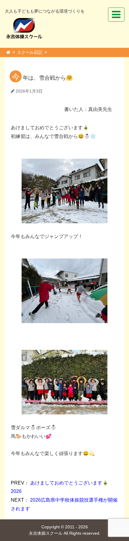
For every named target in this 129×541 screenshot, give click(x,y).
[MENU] (116, 15)
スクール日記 (29, 52)
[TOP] (8, 52)
